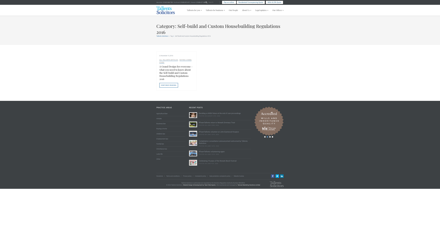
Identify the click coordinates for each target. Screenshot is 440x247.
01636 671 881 (201, 2)
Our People (233, 10)
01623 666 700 (168, 2)
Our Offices (277, 10)
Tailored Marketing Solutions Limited (249, 185)
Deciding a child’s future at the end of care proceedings (220, 113)
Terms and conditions (173, 176)
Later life (159, 154)
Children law (160, 134)
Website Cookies (239, 176)
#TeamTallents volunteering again (212, 152)
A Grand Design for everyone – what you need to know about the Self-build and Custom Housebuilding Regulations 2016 (176, 73)
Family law (160, 144)
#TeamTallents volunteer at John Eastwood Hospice (219, 132)
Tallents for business (214, 10)
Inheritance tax (161, 149)
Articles (159, 118)
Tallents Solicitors (162, 36)
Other (161, 62)
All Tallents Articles (168, 60)
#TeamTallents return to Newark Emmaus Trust (217, 123)
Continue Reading (168, 85)
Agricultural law (162, 113)
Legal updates (261, 10)
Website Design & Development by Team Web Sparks (199, 185)
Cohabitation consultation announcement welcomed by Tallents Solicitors (223, 142)
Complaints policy (200, 176)
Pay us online (229, 2)
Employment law (162, 139)
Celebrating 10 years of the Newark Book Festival (217, 161)
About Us (245, 10)
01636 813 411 (185, 2)
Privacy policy (187, 176)
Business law (161, 124)
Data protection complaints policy (219, 176)
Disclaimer (159, 176)
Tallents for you (193, 10)
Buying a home (185, 60)
